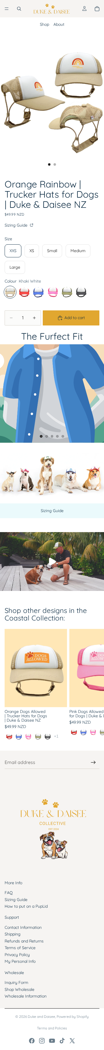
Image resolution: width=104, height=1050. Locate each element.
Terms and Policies (52, 1028)
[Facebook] (31, 1040)
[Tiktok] (62, 1040)
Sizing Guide (17, 225)
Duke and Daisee (41, 1016)
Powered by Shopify (73, 1016)
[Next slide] (93, 684)
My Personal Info (20, 961)
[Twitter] (72, 1040)
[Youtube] (52, 1040)
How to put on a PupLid (26, 906)
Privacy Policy (17, 954)
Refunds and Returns (24, 940)
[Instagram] (41, 1040)
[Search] (19, 8)
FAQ (9, 892)
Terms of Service (20, 947)
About (58, 24)
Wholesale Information (26, 996)
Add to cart (74, 317)
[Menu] (6, 8)
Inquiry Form (16, 982)
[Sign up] (93, 762)
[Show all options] (56, 736)
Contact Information (23, 927)
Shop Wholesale (19, 989)
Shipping (13, 934)
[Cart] (97, 8)
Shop (44, 24)
